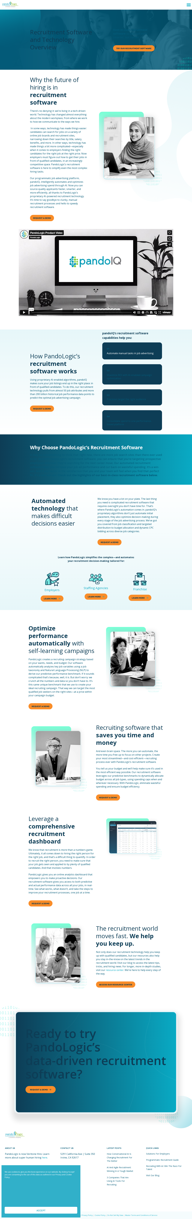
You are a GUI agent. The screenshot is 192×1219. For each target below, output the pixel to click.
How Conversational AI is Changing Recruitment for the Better (119, 1157)
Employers (52, 590)
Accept (40, 1210)
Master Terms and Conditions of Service (141, 1215)
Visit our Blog (152, 1175)
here (44, 1157)
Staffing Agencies (96, 588)
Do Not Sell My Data (115, 1215)
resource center (115, 970)
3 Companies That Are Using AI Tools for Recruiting (118, 1181)
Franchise (140, 589)
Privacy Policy (87, 1215)
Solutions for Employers (158, 1153)
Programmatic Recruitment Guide (162, 1159)
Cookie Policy (100, 1215)
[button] (188, 5)
